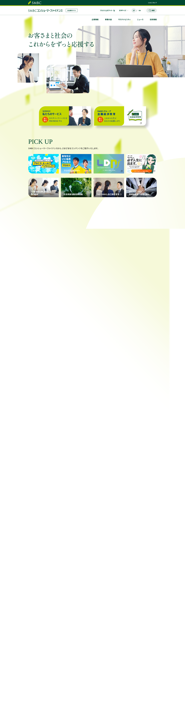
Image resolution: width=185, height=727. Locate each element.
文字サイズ (122, 10)
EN (140, 10)
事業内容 (108, 19)
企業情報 (95, 19)
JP (134, 10)
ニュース (140, 19)
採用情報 (153, 19)
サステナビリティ (124, 19)
